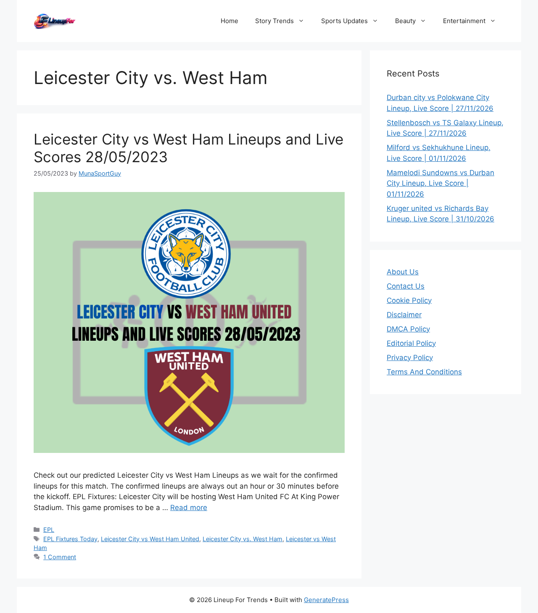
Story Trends (274, 21)
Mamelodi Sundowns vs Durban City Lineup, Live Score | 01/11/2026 (440, 183)
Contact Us (406, 286)
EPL (48, 529)
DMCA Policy (408, 329)
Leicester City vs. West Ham (242, 538)
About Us (403, 272)
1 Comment (59, 556)
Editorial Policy (411, 343)
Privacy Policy (410, 357)
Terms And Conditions (424, 372)
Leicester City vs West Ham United (150, 538)
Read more (188, 507)
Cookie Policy (409, 300)
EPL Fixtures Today (70, 538)
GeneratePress (326, 600)
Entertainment (464, 21)
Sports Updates (344, 21)
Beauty (405, 21)
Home (229, 21)
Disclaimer (404, 314)
